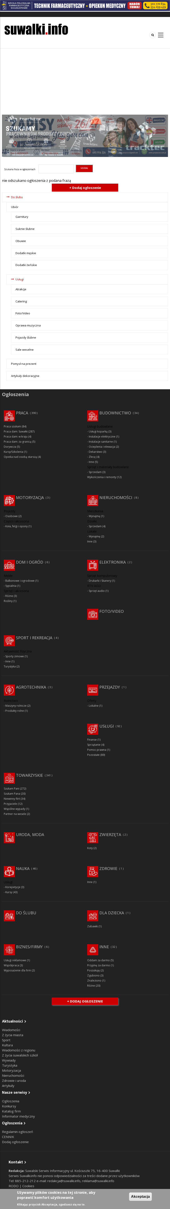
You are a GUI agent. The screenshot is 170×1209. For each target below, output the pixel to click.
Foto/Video (22, 313)
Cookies (28, 1186)
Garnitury (21, 217)
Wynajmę (94, 516)
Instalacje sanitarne (101, 441)
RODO (14, 1186)
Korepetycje (12, 887)
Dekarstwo (95, 452)
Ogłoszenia (10, 1101)
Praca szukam (12, 426)
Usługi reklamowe (15, 960)
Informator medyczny (18, 1116)
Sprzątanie (93, 745)
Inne (91, 462)
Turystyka (10, 666)
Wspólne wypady (14, 809)
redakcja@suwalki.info (63, 1181)
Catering (21, 301)
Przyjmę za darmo (98, 965)
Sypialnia (10, 586)
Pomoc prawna (96, 750)
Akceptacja (140, 1196)
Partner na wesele (15, 814)
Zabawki (92, 926)
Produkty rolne (14, 711)
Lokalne (94, 706)
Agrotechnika (31, 687)
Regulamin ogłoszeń (17, 1131)
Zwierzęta (110, 834)
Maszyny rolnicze (16, 706)
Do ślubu (17, 197)
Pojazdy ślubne (25, 337)
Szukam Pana (12, 793)
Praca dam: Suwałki (16, 431)
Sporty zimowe (14, 656)
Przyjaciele (10, 804)
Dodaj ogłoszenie (15, 1142)
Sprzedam (95, 472)
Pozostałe (93, 755)
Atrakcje (20, 289)
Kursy (8, 892)
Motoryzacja (30, 497)
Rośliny (8, 601)
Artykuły (8, 1085)
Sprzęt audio (97, 591)
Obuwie (20, 241)
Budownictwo (115, 412)
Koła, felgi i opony (16, 526)
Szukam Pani (11, 788)
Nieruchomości (115, 497)
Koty (90, 848)
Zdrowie (108, 868)
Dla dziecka (111, 912)
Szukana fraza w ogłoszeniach (19, 169)
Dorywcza (10, 447)
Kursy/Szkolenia (13, 452)
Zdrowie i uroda (14, 1080)
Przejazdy (109, 687)
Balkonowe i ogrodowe (20, 581)
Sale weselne (24, 350)
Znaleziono (94, 980)
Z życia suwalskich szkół (20, 1055)
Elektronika (112, 562)
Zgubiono (93, 975)
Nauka (22, 868)
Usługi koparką (98, 431)
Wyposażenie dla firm (17, 970)
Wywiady (9, 1060)
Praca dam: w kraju (15, 436)
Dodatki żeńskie (26, 265)
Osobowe (11, 516)
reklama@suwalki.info (98, 1181)
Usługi (19, 279)
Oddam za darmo (98, 960)
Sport (6, 1040)
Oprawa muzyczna (28, 325)
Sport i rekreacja (34, 637)
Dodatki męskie (25, 253)
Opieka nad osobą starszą (20, 457)
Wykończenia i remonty (101, 477)
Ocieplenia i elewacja (102, 447)
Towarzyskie (29, 775)
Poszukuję (93, 970)
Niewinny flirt (12, 799)
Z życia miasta (12, 1035)
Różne (9, 596)
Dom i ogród (29, 562)
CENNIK (8, 1136)
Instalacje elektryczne (102, 436)
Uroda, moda (30, 834)
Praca (22, 412)
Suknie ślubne (25, 229)
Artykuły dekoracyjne (25, 376)
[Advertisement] (85, 81)
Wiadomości (11, 1030)
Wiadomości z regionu (18, 1050)
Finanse (92, 739)
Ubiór (14, 207)
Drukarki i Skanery (100, 581)
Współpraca (11, 965)
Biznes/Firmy (29, 946)
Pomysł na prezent (23, 364)
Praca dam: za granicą (17, 441)
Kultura (7, 1045)
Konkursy (9, 1106)
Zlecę (92, 457)
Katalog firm (11, 1111)
